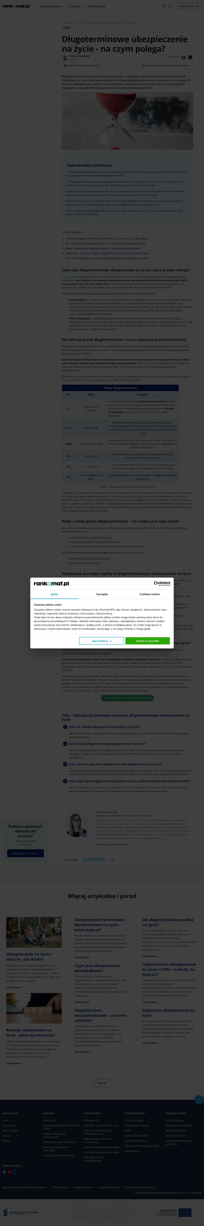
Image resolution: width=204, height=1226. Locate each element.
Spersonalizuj (99, 640)
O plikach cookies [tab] (150, 594)
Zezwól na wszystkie (147, 640)
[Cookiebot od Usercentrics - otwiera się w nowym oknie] (156, 583)
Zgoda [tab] (54, 594)
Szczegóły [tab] (102, 594)
